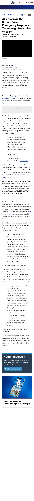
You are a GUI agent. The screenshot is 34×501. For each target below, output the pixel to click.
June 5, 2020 (24, 161)
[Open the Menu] (3, 2)
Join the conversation (12, 369)
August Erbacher (9, 65)
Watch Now (29, 2)
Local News (7, 15)
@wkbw (14, 154)
